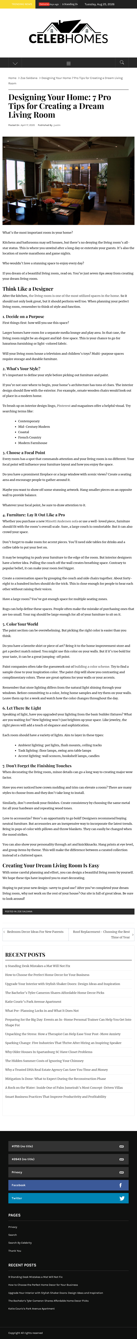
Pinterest (64, 406)
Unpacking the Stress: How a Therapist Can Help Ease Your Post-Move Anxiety (62, 1034)
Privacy (17, 1172)
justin (57, 125)
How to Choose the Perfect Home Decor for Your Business (47, 975)
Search (12, 1234)
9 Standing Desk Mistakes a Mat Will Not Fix (72, 4)
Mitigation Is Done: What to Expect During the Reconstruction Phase (55, 1079)
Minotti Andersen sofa (61, 521)
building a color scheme (92, 666)
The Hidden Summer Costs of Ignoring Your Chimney (44, 1061)
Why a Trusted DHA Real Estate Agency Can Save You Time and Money (56, 1070)
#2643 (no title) (23, 1159)
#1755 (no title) (22, 1146)
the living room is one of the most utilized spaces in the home (74, 296)
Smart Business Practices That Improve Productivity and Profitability (55, 1097)
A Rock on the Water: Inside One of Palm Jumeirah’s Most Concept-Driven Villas (64, 1088)
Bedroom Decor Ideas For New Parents (35, 932)
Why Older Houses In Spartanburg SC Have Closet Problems (48, 1052)
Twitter (17, 1198)
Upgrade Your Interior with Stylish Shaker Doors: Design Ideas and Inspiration (62, 984)
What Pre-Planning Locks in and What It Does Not (42, 1011)
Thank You (14, 1250)
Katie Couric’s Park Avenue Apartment (33, 1002)
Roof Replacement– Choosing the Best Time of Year (101, 934)
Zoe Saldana (24, 911)
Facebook (19, 1185)
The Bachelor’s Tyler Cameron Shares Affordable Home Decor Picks (54, 993)
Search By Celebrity (20, 1242)
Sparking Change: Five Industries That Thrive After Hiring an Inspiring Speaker (63, 1043)
